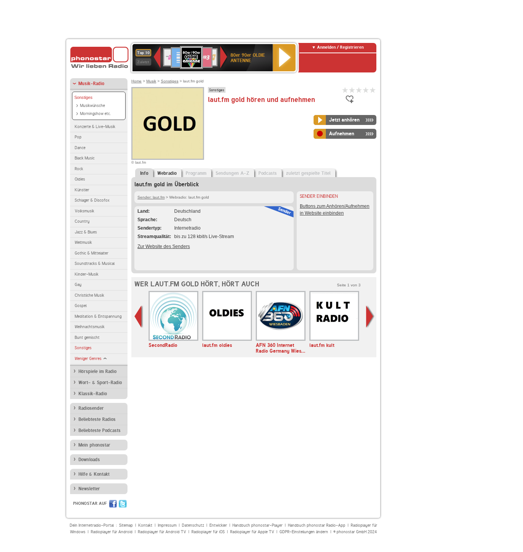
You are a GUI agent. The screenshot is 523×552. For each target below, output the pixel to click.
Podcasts (267, 173)
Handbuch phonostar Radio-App (316, 525)
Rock (79, 168)
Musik (151, 81)
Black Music (85, 158)
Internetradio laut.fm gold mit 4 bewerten (366, 90)
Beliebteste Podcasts (99, 430)
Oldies (80, 179)
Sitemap (126, 525)
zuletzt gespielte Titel (308, 173)
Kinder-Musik (86, 274)
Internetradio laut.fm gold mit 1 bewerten (345, 90)
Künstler (82, 189)
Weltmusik (83, 242)
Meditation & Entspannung (98, 316)
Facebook (113, 504)
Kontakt (145, 525)
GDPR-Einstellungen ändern (303, 531)
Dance (80, 147)
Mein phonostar (94, 445)
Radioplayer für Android (111, 531)
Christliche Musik (89, 295)
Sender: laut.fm (151, 197)
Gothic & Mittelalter (91, 253)
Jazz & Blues (86, 232)
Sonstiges (83, 97)
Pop (78, 137)
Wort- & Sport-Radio (100, 382)
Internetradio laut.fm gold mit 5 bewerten (372, 90)
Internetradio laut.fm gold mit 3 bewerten (359, 90)
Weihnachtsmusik (90, 326)
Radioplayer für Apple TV (252, 531)
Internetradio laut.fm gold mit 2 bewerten (352, 90)
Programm (196, 173)
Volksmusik (84, 211)
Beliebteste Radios (97, 419)
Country (82, 221)
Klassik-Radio (92, 393)
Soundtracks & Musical (94, 263)
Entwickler (218, 525)
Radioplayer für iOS (208, 531)
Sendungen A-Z (232, 173)
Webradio (167, 173)
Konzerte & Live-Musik (95, 126)
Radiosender (91, 408)
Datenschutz (193, 525)
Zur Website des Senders (163, 246)
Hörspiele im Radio (97, 371)
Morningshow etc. (95, 113)
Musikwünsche (92, 105)
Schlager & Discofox (92, 200)
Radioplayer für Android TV (162, 531)
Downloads (89, 459)
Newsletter (89, 488)
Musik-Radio (91, 83)
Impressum (167, 525)
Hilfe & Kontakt (94, 474)
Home (136, 81)
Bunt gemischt (87, 337)
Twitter (123, 504)
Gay (78, 284)
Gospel (81, 305)
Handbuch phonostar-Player (257, 525)
